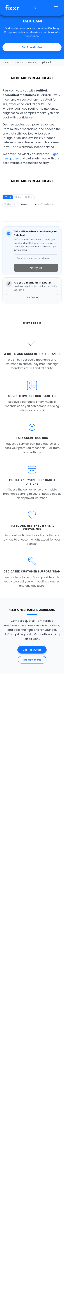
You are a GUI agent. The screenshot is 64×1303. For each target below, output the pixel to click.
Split (19, 197)
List (9, 197)
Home (5, 62)
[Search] (35, 8)
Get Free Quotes (32, 649)
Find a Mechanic (32, 659)
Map (30, 197)
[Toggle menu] (56, 8)
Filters (10, 204)
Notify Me (36, 268)
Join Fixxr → (32, 297)
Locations (18, 62)
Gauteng (32, 62)
